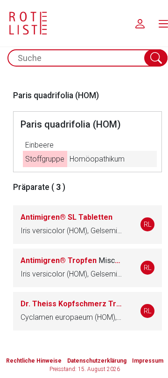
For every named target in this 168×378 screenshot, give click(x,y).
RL (148, 224)
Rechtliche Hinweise (34, 361)
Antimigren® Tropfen (71, 260)
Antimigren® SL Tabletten (66, 217)
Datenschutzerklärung (96, 361)
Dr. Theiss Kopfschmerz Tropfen (71, 303)
